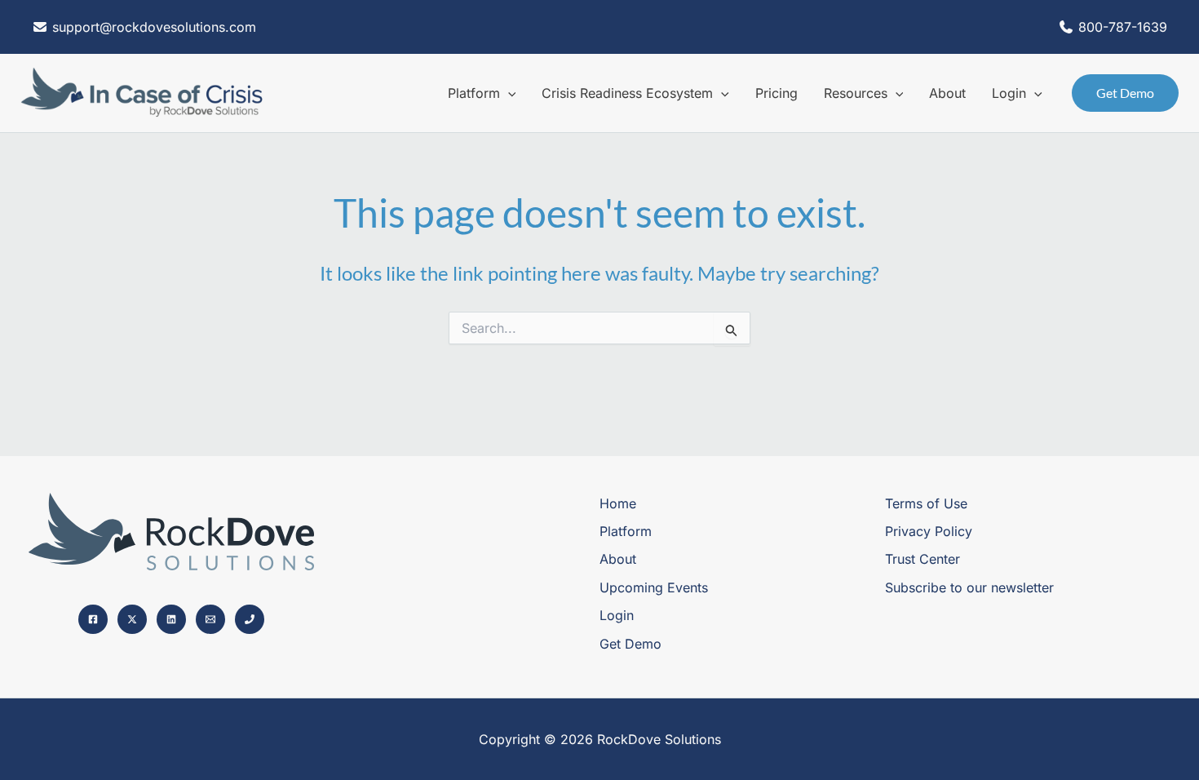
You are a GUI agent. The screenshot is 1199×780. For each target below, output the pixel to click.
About (618, 559)
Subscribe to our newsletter (969, 587)
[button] (508, 93)
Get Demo (630, 644)
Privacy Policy (928, 531)
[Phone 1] (249, 619)
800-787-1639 (1122, 27)
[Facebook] (93, 619)
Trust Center (922, 559)
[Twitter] (132, 619)
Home (618, 503)
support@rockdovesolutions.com (152, 27)
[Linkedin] (171, 619)
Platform (626, 531)
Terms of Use (926, 503)
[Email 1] (210, 619)
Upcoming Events (654, 587)
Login (617, 615)
